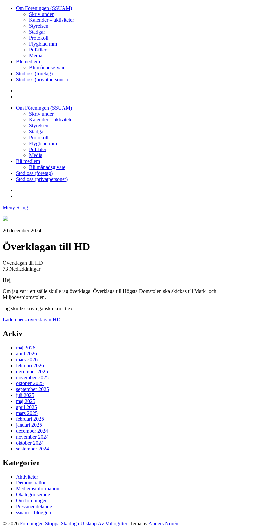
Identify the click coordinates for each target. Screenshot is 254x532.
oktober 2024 (30, 443)
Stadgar (37, 32)
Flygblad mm (43, 44)
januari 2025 (29, 425)
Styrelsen (38, 26)
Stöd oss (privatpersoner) (42, 79)
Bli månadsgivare (47, 67)
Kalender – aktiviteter (51, 20)
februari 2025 (30, 419)
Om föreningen (32, 500)
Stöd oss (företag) (34, 73)
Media (35, 55)
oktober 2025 (30, 383)
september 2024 (32, 448)
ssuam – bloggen (33, 512)
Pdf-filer (37, 49)
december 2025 (32, 371)
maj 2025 (25, 401)
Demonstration (31, 482)
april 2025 (26, 407)
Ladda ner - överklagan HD (32, 319)
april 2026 (26, 353)
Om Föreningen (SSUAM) (44, 8)
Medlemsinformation (37, 488)
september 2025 (32, 389)
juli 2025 (25, 395)
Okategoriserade (33, 494)
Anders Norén (163, 523)
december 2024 (32, 431)
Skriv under (41, 14)
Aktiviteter (27, 477)
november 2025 (32, 377)
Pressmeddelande (34, 506)
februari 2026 (30, 365)
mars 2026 (27, 359)
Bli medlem (28, 61)
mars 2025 (27, 413)
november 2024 (32, 437)
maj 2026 (25, 347)
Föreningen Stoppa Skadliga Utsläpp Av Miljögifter (73, 523)
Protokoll (38, 38)
